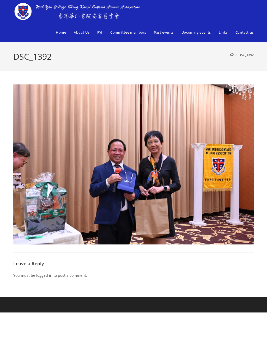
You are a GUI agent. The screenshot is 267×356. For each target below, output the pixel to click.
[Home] (232, 54)
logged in (44, 275)
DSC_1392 (246, 54)
